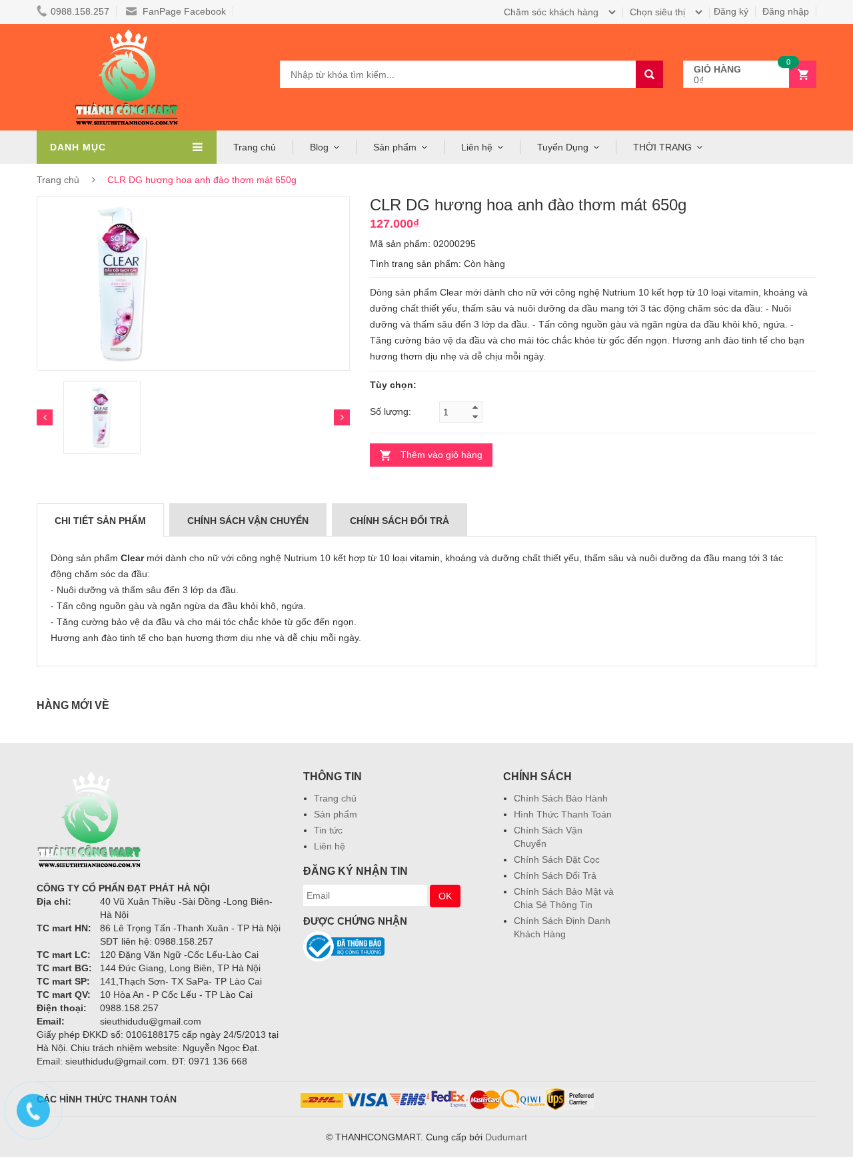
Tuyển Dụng (562, 147)
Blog (319, 147)
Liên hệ (476, 147)
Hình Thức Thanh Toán (563, 814)
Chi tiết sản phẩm (100, 520)
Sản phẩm (335, 814)
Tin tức (328, 830)
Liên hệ (329, 846)
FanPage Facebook (183, 11)
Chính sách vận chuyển (248, 520)
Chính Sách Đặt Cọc (557, 859)
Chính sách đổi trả (399, 520)
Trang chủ (254, 147)
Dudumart (506, 1137)
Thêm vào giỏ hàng (441, 454)
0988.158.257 (80, 11)
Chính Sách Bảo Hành (561, 798)
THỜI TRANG (662, 147)
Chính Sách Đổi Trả (555, 875)
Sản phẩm (395, 147)
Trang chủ (335, 798)
